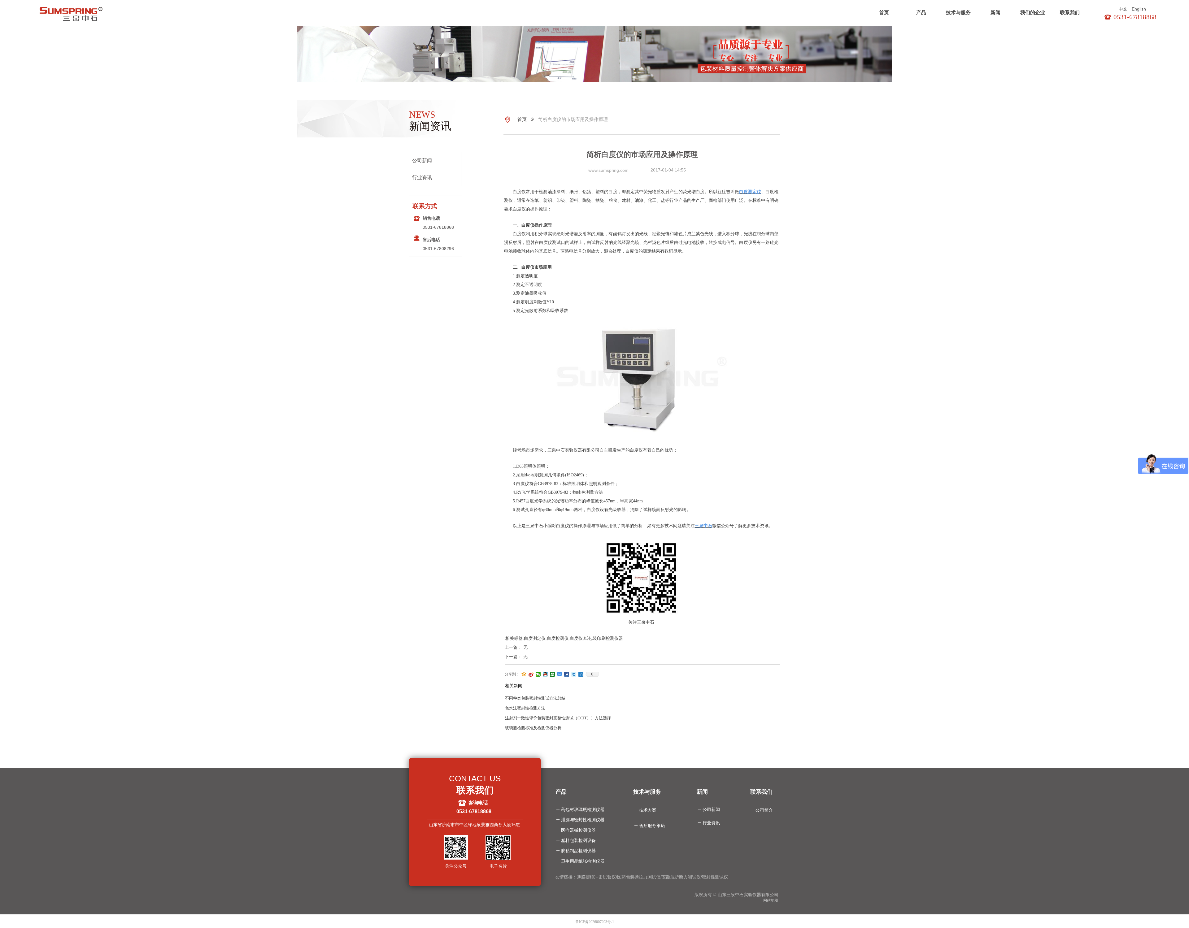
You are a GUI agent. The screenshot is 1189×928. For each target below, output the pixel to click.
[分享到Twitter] (574, 674)
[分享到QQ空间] (524, 674)
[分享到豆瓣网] (552, 674)
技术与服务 (958, 12)
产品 (921, 12)
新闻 (995, 12)
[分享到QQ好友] (545, 674)
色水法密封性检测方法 (525, 708)
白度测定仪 (750, 191)
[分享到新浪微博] (531, 674)
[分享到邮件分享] (559, 674)
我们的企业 (1032, 12)
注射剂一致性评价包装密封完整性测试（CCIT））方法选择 (558, 718)
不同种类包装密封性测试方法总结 (535, 698)
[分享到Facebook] (566, 674)
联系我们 (1070, 12)
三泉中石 (703, 525)
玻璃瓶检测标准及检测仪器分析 (533, 728)
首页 (884, 12)
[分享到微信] (538, 674)
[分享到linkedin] (581, 674)
